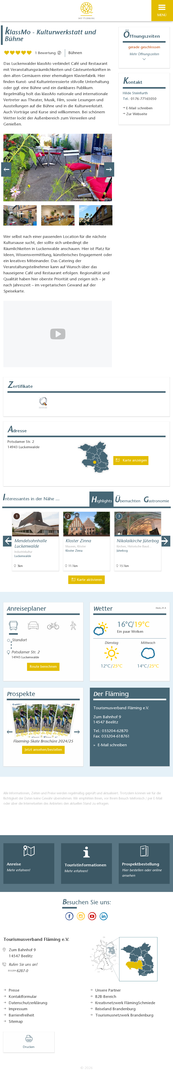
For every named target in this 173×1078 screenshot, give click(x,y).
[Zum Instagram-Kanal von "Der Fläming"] (80, 917)
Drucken (28, 1047)
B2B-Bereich (105, 997)
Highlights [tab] (101, 500)
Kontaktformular (23, 997)
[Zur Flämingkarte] (123, 961)
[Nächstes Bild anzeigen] (109, 169)
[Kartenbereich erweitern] (166, 509)
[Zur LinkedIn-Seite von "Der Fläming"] (103, 917)
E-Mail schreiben (111, 745)
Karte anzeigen (134, 460)
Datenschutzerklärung (28, 1003)
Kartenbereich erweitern (144, 508)
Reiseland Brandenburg (115, 1009)
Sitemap (16, 1022)
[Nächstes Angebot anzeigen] (166, 541)
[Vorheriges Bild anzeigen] (6, 169)
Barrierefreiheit (21, 1016)
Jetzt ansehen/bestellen (43, 750)
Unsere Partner (108, 991)
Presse (14, 991)
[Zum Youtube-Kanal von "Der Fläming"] (92, 917)
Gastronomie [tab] (156, 500)
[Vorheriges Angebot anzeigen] (7, 541)
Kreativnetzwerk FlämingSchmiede (125, 1003)
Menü (161, 15)
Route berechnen (43, 667)
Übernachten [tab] (127, 500)
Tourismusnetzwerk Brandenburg (124, 1016)
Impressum (18, 1009)
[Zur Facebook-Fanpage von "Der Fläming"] (69, 917)
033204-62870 (115, 731)
